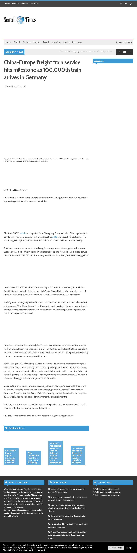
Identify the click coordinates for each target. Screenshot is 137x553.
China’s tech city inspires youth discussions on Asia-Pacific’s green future (83, 52)
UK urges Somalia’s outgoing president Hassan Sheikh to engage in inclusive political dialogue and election (66, 508)
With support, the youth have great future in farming (33, 458)
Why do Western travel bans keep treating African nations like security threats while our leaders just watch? (67, 535)
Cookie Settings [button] (115, 547)
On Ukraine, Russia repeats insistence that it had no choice (10, 457)
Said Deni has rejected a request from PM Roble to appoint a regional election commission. (56, 453)
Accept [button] (129, 547)
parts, (54, 237)
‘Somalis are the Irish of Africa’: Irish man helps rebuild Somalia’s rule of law (77, 455)
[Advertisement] (84, 32)
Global (56, 52)
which (22, 233)
